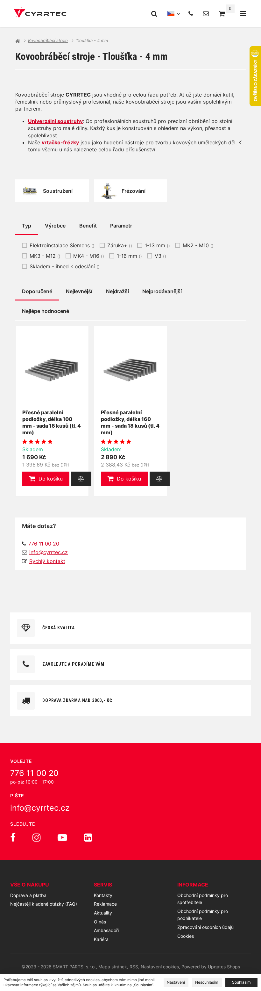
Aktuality (103, 912)
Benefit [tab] (88, 225)
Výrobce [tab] (55, 225)
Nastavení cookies (160, 966)
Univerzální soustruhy (55, 121)
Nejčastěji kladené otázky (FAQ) (43, 904)
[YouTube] (62, 837)
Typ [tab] (26, 225)
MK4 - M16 (88, 256)
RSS (134, 966)
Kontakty (103, 895)
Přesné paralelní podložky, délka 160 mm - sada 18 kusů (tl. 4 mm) (130, 422)
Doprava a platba (28, 895)
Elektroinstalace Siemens (62, 245)
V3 (160, 256)
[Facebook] (13, 837)
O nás (100, 921)
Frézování (133, 191)
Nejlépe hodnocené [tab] (45, 311)
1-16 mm (129, 256)
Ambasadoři (106, 930)
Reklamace (105, 904)
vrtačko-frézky (60, 142)
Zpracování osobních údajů (205, 927)
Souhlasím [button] (241, 982)
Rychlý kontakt (47, 561)
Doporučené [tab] (37, 291)
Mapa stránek (112, 966)
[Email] (206, 13)
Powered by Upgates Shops (210, 966)
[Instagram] (36, 837)
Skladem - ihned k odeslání (65, 266)
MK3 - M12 (45, 256)
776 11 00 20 (34, 773)
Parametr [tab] (121, 225)
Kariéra (101, 939)
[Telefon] (190, 13)
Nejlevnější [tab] (79, 291)
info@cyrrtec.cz (48, 552)
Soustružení (58, 191)
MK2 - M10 (198, 245)
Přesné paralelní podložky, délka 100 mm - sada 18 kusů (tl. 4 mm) (51, 422)
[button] (45, 479)
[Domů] (40, 13)
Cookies (185, 936)
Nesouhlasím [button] (206, 982)
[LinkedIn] (88, 837)
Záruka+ (119, 245)
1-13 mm (157, 245)
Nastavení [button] (176, 982)
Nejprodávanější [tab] (162, 291)
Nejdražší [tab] (117, 291)
